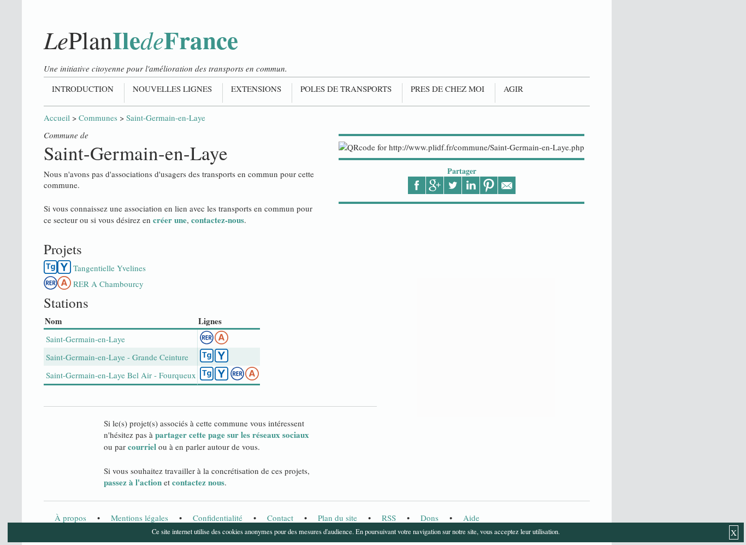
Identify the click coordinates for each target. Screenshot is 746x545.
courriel (142, 447)
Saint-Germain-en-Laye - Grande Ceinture (117, 356)
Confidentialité (217, 517)
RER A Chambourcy (108, 283)
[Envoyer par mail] (507, 185)
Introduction (83, 88)
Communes (98, 117)
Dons (430, 517)
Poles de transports (346, 88)
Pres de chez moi (447, 88)
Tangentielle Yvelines (109, 267)
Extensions (256, 88)
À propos (70, 517)
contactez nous (198, 482)
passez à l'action (133, 482)
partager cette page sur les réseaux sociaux (232, 435)
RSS (389, 517)
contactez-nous (217, 220)
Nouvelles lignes (172, 88)
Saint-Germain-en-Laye (165, 117)
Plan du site (337, 517)
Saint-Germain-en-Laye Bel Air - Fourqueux (121, 375)
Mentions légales (139, 517)
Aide (471, 517)
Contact (280, 517)
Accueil (57, 117)
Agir (513, 88)
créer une (170, 220)
